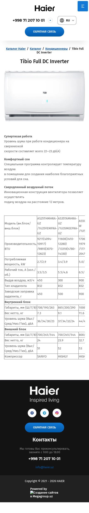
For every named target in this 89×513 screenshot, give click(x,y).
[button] (44, 32)
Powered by (38, 489)
